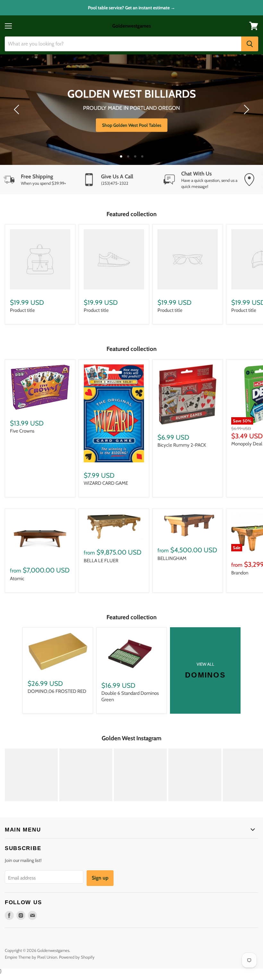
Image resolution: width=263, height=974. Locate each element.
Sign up (100, 878)
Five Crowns (22, 431)
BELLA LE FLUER (101, 561)
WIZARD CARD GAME (106, 483)
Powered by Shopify (77, 957)
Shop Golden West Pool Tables (131, 125)
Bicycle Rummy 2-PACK (181, 445)
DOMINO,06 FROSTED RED (57, 691)
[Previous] (17, 109)
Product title (22, 310)
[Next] (245, 109)
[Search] (249, 44)
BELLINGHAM (171, 558)
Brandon (239, 573)
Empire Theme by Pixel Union (31, 957)
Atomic (17, 578)
